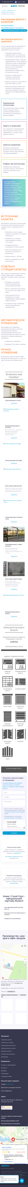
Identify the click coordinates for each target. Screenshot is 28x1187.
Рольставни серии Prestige (13, 579)
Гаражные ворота (6, 1039)
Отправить (14, 833)
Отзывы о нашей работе (8, 1065)
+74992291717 (17, 853)
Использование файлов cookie (10, 1121)
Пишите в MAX (21, 1)
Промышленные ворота (8, 1045)
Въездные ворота (11, 10)
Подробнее (14, 403)
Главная (4, 10)
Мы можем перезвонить (12, 856)
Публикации (5, 1073)
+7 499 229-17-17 (7, 2)
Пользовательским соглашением (13, 818)
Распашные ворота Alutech (7, 12)
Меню (6, 6)
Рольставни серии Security (13, 486)
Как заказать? (19, 28)
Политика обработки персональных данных (11, 1117)
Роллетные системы (7, 1042)
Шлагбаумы (4, 1057)
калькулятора (14, 883)
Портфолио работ (6, 1076)
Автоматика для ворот (8, 1054)
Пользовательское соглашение (10, 1123)
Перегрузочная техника (8, 1048)
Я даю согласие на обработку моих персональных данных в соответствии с (14, 811)
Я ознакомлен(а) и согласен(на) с (13, 817)
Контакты (4, 1068)
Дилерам (3, 1070)
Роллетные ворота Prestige (13, 460)
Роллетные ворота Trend (13, 400)
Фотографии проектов (7, 28)
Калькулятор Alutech (7, 25)
